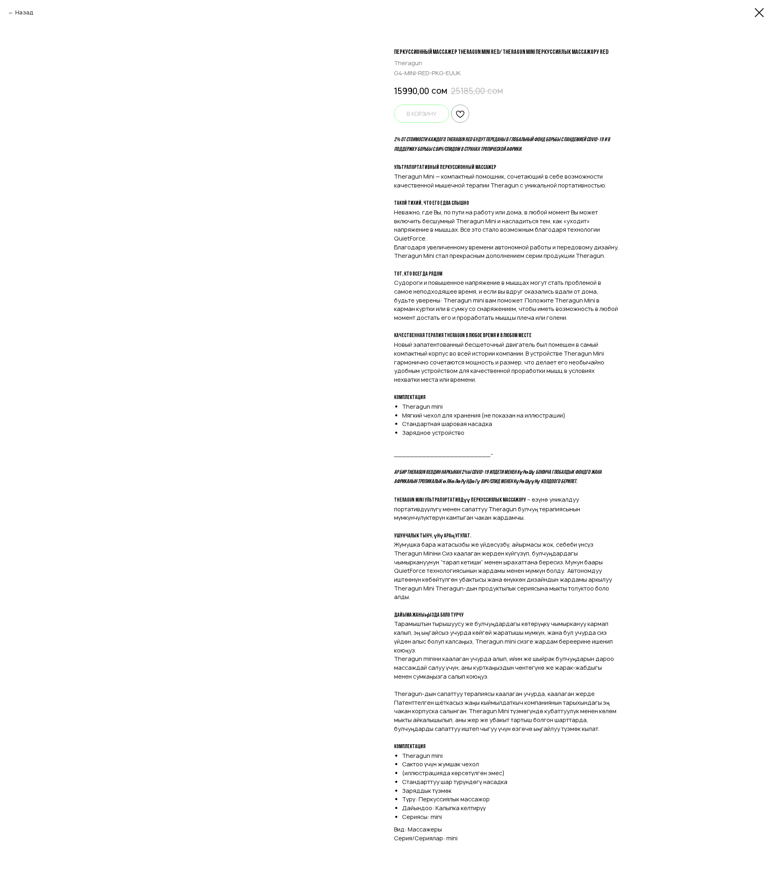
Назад (24, 12)
